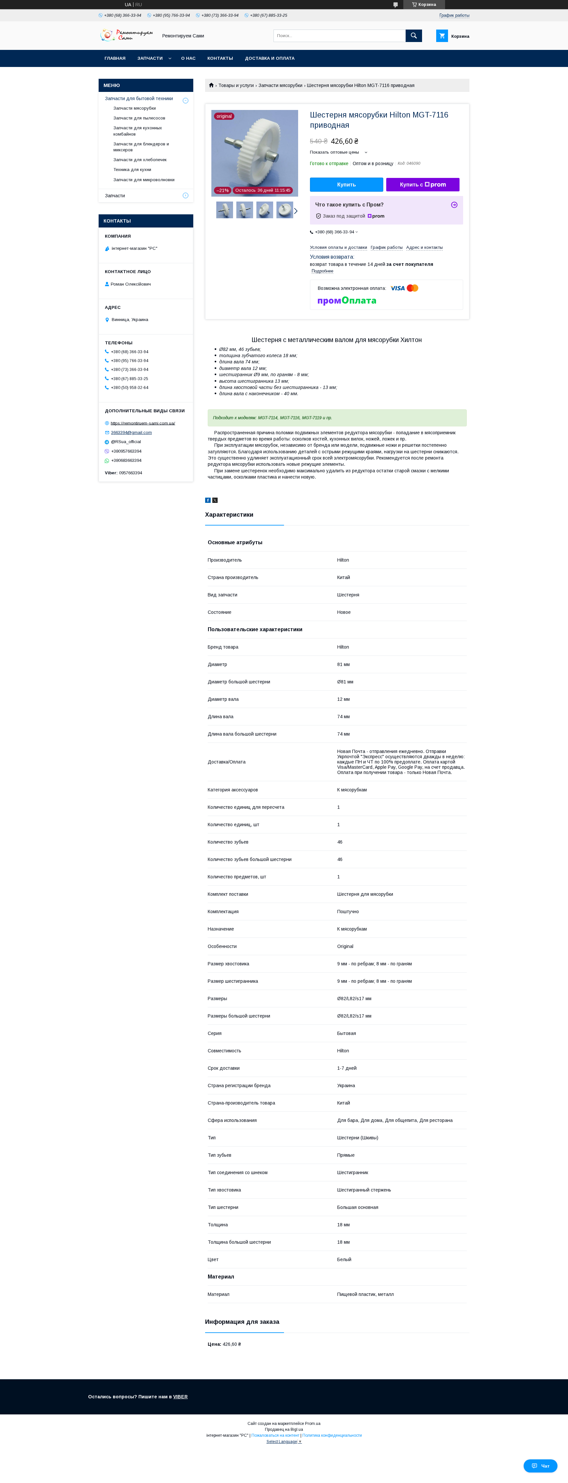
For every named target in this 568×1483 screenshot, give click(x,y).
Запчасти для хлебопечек (140, 159)
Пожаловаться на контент (275, 1435)
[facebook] (208, 501)
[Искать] (414, 36)
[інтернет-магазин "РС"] (126, 41)
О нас (188, 58)
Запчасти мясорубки (280, 85)
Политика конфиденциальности (332, 1435)
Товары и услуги (236, 85)
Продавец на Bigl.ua (284, 1429)
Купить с (411, 184)
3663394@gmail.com (131, 432)
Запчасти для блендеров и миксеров (141, 146)
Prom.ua (312, 1423)
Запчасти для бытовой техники (139, 98)
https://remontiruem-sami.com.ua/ (143, 422)
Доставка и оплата (270, 58)
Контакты (220, 58)
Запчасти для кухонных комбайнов (137, 130)
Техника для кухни (132, 169)
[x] (215, 501)
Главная (115, 58)
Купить (346, 184)
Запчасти (150, 58)
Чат (545, 1466)
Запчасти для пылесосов (139, 118)
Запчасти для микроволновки (144, 179)
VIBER (180, 1396)
